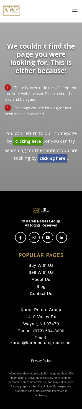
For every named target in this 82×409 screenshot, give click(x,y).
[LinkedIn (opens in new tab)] (61, 237)
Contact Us (41, 293)
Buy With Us (41, 265)
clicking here (28, 141)
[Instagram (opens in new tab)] (34, 237)
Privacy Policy (41, 360)
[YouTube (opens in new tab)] (47, 237)
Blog (41, 286)
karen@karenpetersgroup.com (41, 342)
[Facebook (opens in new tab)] (20, 237)
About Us (41, 279)
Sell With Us (41, 272)
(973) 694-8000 (48, 331)
